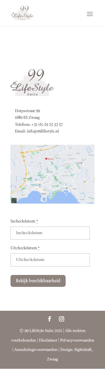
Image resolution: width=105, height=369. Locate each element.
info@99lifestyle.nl (43, 131)
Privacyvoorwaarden (77, 340)
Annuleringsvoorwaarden (35, 350)
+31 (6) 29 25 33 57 (47, 125)
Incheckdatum (24, 221)
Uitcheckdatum (25, 248)
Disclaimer (48, 340)
